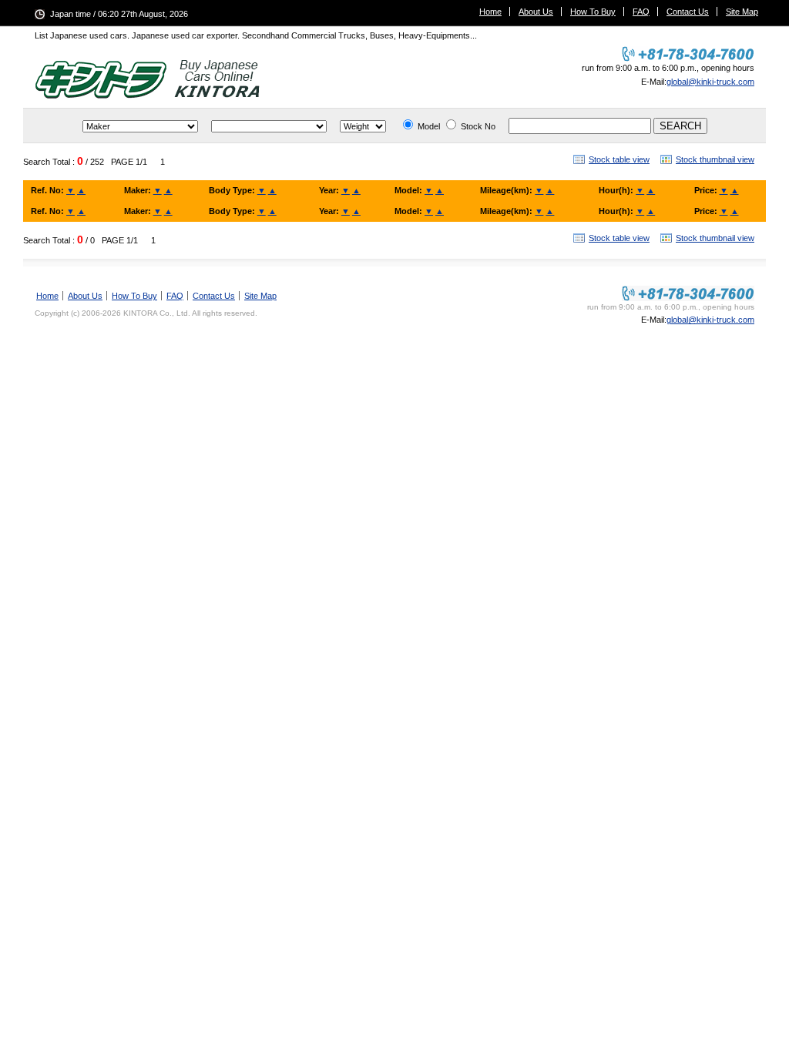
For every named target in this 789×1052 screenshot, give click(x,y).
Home (490, 11)
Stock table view (619, 159)
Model (429, 126)
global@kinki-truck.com (710, 81)
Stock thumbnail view (715, 159)
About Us (536, 11)
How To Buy (593, 11)
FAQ (641, 11)
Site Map (742, 11)
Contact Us (687, 11)
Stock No (478, 126)
